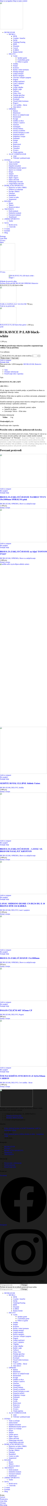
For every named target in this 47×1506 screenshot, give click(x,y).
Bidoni (15, 111)
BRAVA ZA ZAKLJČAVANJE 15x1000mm (19, 958)
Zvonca (15, 150)
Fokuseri (12, 193)
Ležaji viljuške (18, 87)
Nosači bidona (18, 129)
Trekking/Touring (19, 42)
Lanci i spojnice (18, 83)
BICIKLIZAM (18, 283)
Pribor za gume (22, 62)
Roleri (11, 203)
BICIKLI (12, 34)
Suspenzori (12, 199)
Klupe (11, 172)
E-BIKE (16, 50)
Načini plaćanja (9, 1165)
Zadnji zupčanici (19, 81)
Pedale (15, 66)
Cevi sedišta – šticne (20, 105)
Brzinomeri (17, 117)
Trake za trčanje (14, 162)
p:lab (1, 327)
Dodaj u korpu (5, 358)
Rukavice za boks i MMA (18, 187)
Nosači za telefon (19, 130)
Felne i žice (17, 93)
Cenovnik (12, 227)
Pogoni (15, 79)
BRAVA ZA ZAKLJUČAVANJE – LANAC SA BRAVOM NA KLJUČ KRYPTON (21, 850)
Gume (15, 56)
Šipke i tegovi (13, 178)
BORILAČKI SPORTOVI (13, 1150)
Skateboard (13, 217)
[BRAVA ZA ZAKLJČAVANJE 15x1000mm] (23, 948)
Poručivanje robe (10, 1167)
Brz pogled (4, 491)
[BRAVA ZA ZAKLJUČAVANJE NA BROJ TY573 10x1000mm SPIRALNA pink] (23, 487)
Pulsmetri (16, 138)
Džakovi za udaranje (16, 189)
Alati (15, 156)
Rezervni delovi (14, 207)
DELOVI (12, 54)
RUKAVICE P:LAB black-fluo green (13, 325)
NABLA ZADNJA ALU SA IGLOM (13, 304)
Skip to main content (20, 1)
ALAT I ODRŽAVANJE (17, 154)
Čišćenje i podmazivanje (21, 158)
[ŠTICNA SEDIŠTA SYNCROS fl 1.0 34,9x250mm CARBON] (23, 1066)
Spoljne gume (22, 58)
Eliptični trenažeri (15, 166)
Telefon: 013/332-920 (13, 1116)
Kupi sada (15, 358)
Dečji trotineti (13, 211)
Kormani (16, 99)
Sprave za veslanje (15, 170)
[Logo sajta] (11, 29)
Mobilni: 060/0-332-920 (14, 1118)
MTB (15, 36)
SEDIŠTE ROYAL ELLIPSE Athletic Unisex (20, 783)
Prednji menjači (18, 72)
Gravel (15, 48)
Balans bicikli (18, 52)
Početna (3, 283)
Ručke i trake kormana (21, 70)
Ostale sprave (13, 176)
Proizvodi (9, 283)
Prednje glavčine (19, 95)
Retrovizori (17, 144)
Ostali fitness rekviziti (16, 183)
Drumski (16, 46)
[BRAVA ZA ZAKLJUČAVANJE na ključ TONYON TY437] (23, 541)
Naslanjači (16, 127)
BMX (15, 44)
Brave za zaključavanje (21, 115)
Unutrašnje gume (23, 60)
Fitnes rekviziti (14, 180)
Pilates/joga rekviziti (16, 182)
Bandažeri (12, 195)
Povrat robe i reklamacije (13, 1163)
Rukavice (16, 146)
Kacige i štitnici (14, 191)
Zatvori (2, 1497)
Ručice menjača (18, 75)
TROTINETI (9, 1154)
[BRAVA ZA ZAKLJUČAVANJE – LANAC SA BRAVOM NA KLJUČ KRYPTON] (23, 839)
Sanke (11, 221)
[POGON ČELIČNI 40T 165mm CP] (23, 1000)
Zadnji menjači (18, 74)
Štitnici (11, 205)
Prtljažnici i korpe (19, 136)
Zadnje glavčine (18, 97)
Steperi (11, 174)
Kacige (15, 119)
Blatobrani (16, 113)
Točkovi (16, 91)
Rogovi (15, 103)
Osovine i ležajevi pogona (22, 77)
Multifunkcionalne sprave (17, 168)
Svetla (15, 142)
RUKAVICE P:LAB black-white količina (17, 356)
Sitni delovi (17, 107)
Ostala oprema (18, 152)
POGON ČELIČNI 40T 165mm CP (16, 1010)
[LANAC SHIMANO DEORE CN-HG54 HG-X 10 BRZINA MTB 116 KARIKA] (23, 893)
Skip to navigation (6, 1)
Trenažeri (16, 148)
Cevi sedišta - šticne (25, 1083)
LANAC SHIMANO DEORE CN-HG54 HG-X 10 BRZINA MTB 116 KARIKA (22, 904)
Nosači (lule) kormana (20, 101)
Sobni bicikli (13, 164)
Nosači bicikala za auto (21, 132)
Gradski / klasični (19, 38)
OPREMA (12, 109)
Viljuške (16, 85)
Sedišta (15, 64)
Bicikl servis (13, 225)
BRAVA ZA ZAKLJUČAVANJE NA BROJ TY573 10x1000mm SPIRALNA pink (23, 498)
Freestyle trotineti (15, 215)
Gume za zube (14, 197)
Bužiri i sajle (17, 89)
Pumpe (15, 140)
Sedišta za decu (18, 121)
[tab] (6, 370)
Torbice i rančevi (19, 123)
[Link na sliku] (16, 1106)
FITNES (7, 1148)
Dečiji (15, 40)
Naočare (16, 125)
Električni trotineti (15, 213)
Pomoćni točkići (18, 134)
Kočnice (16, 68)
